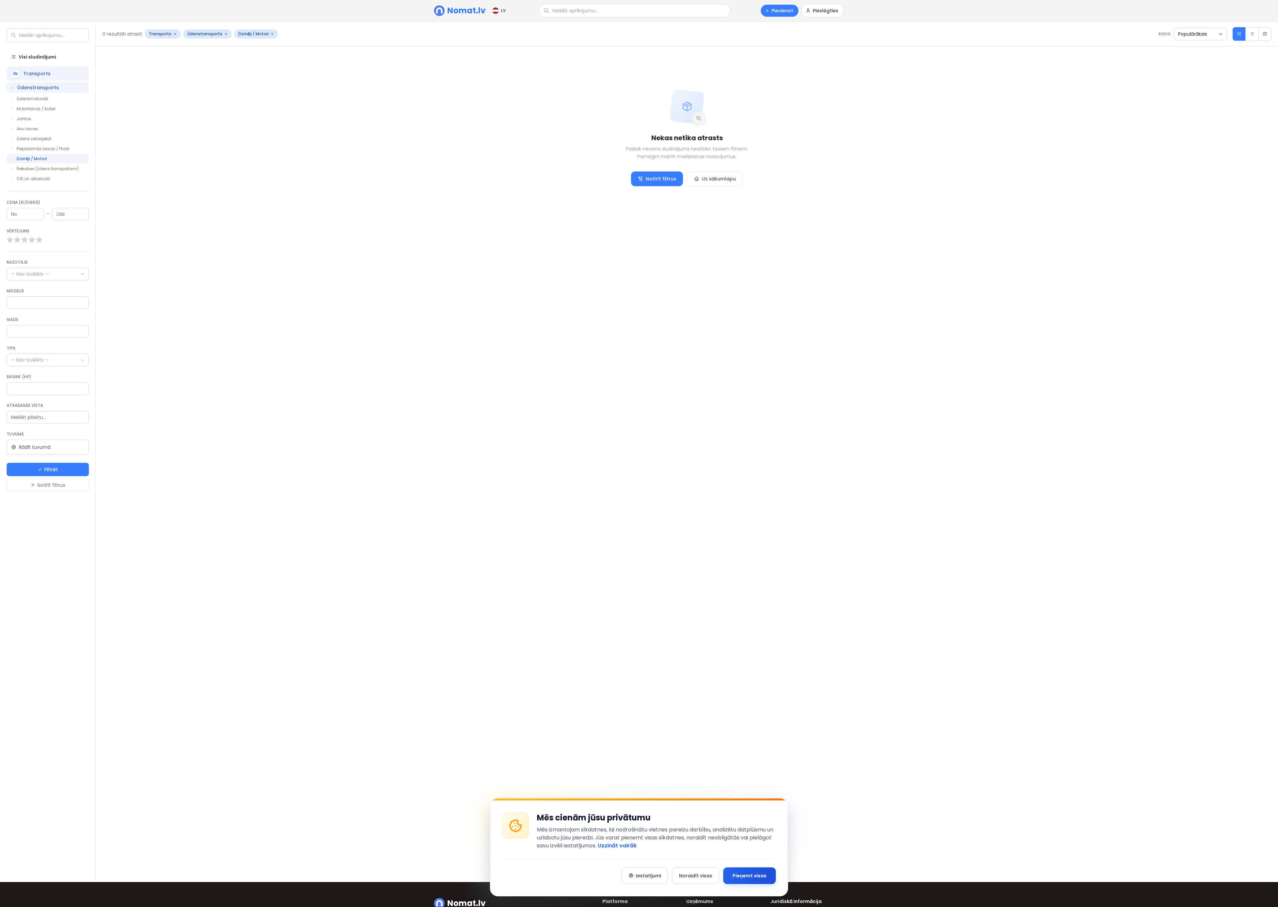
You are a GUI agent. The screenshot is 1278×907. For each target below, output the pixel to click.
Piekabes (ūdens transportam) (48, 168)
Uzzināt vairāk (617, 845)
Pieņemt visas (749, 875)
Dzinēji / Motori (32, 158)
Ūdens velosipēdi (34, 139)
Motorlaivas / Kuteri (36, 109)
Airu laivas (27, 129)
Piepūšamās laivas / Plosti (43, 148)
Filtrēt (51, 469)
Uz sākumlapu (719, 178)
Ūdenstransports (38, 87)
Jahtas (24, 119)
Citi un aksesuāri (33, 178)
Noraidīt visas (695, 875)
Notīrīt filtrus (51, 485)
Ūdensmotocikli (32, 99)
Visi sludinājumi (37, 57)
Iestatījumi (648, 875)
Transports (37, 73)
